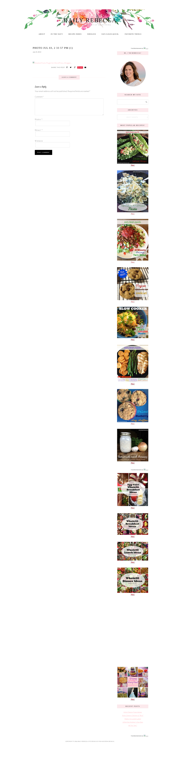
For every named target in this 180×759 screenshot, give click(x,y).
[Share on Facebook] (67, 67)
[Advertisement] (132, 631)
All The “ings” (132, 725)
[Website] (68, 140)
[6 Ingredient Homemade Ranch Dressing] (132, 460)
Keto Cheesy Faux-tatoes (133, 712)
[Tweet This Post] (71, 67)
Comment (39, 97)
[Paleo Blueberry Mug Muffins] (132, 421)
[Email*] (68, 129)
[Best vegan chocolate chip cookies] (132, 299)
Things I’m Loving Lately (132, 719)
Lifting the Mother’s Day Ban (132, 722)
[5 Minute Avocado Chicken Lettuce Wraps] (132, 163)
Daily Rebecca (90, 20)
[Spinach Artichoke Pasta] (132, 211)
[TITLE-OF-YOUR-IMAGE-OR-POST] (132, 505)
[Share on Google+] (75, 67)
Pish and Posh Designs (106, 741)
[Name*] (68, 119)
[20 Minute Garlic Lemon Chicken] (132, 381)
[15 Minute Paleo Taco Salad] (132, 259)
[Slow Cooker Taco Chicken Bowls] (132, 337)
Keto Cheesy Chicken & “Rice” (132, 715)
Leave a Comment (69, 77)
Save (81, 67)
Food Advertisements (136, 48)
